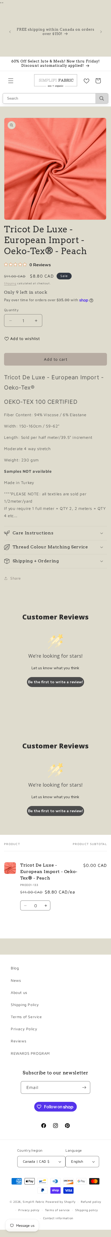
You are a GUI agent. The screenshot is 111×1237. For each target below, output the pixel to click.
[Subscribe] (84, 1087)
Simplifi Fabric (33, 1201)
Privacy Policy (24, 1028)
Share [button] (15, 578)
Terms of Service (26, 1016)
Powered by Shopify (61, 1201)
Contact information (58, 1218)
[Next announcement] (101, 32)
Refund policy (91, 1201)
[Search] (101, 98)
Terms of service (57, 1210)
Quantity (11, 310)
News (16, 980)
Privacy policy (29, 1210)
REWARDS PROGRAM (30, 1053)
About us (19, 992)
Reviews (18, 1041)
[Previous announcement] (10, 32)
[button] (11, 81)
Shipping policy (86, 1210)
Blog (15, 968)
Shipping (10, 283)
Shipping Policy (25, 1004)
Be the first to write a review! (55, 682)
